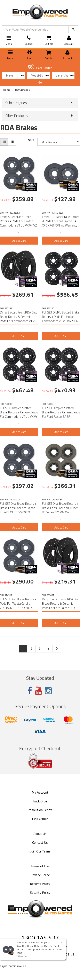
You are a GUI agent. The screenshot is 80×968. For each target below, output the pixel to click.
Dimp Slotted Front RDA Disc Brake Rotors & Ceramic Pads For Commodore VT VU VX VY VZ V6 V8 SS (18, 319)
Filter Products (16, 116)
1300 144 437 (40, 937)
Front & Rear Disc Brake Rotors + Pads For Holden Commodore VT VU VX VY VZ (18, 221)
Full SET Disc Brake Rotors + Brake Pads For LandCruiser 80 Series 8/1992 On (60, 508)
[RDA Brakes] (31, 187)
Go (40, 82)
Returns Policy (40, 883)
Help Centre (40, 818)
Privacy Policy (40, 874)
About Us (40, 833)
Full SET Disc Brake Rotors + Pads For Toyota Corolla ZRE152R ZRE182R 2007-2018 (18, 605)
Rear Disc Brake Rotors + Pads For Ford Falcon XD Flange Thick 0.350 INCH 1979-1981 (39, 949)
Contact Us (40, 842)
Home (6, 89)
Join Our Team (40, 851)
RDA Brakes (22, 89)
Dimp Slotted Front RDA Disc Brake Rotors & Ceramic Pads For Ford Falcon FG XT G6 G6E (60, 605)
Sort (31, 140)
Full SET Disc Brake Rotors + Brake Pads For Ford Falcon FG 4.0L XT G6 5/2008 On (18, 508)
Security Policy (40, 892)
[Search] (73, 29)
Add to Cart (19, 240)
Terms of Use (40, 866)
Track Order (40, 801)
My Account (40, 792)
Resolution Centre (40, 809)
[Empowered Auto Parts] (40, 11)
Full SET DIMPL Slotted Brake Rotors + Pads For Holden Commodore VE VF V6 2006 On (60, 319)
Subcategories (16, 103)
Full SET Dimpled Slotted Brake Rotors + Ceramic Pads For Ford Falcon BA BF (61, 412)
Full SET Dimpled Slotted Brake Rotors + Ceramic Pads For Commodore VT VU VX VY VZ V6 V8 (19, 414)
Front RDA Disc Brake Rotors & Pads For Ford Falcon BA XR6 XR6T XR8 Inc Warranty (60, 221)
